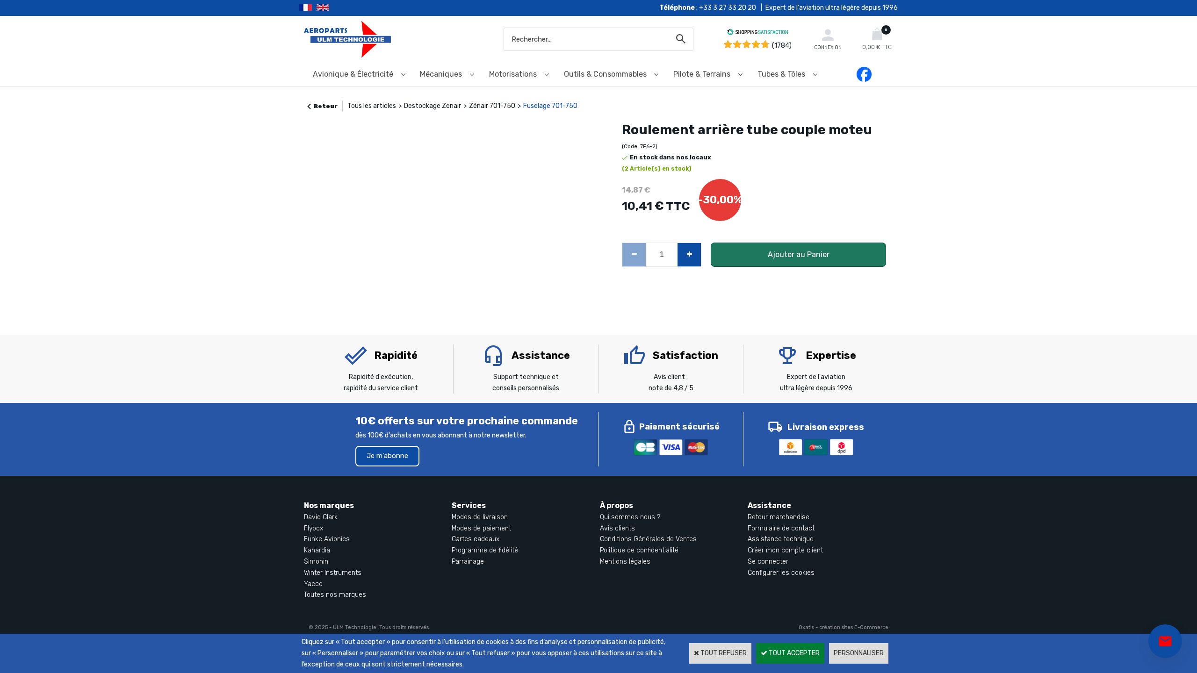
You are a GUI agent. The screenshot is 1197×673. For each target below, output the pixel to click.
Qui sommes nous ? (630, 517)
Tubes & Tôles (781, 74)
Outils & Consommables (605, 74)
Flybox (313, 528)
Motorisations (513, 74)
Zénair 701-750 (492, 106)
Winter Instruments (332, 573)
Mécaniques (441, 74)
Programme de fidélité (485, 550)
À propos (616, 505)
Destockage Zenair (432, 106)
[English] (335, 8)
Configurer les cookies (781, 573)
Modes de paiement (481, 528)
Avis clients (617, 528)
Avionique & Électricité (353, 74)
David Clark (321, 517)
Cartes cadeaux (475, 539)
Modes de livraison (480, 517)
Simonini (317, 562)
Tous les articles (371, 106)
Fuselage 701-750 (550, 106)
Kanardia (317, 550)
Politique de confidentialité (639, 550)
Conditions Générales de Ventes (648, 539)
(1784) (782, 46)
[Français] (308, 8)
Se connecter (768, 562)
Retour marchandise (778, 517)
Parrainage (468, 562)
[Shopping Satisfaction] (757, 33)
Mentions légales (625, 562)
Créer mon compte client (785, 550)
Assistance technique (781, 539)
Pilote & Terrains (701, 74)
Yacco (313, 584)
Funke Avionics (327, 539)
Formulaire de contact (781, 528)
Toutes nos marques (335, 595)
